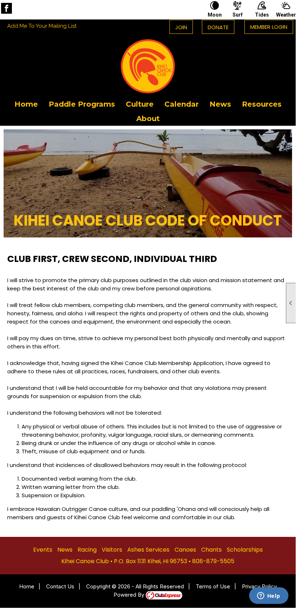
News (220, 104)
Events (42, 550)
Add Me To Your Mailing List (41, 26)
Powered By (130, 594)
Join (181, 27)
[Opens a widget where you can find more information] (268, 596)
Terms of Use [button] (213, 586)
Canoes (185, 550)
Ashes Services (148, 550)
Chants (211, 550)
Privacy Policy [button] (259, 586)
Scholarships (245, 550)
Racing (87, 550)
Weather (286, 15)
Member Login (268, 27)
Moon (215, 15)
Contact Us (60, 586)
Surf (238, 15)
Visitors (112, 550)
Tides (262, 15)
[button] (82, 104)
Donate (218, 27)
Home (26, 104)
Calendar (181, 104)
